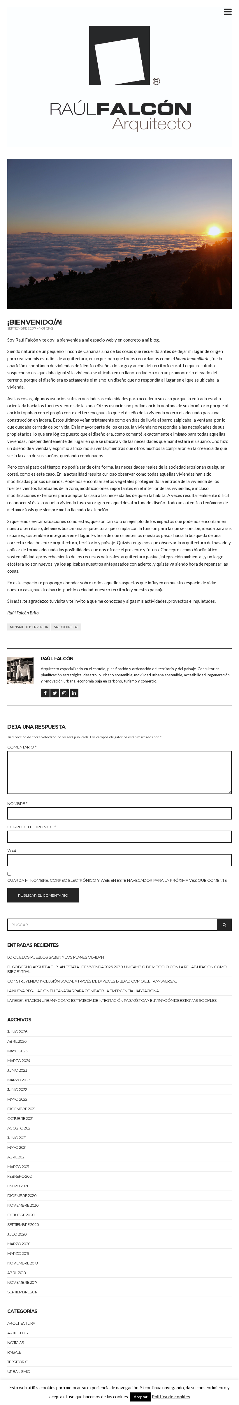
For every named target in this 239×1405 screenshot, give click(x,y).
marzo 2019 (18, 1253)
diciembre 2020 (21, 1195)
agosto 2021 (19, 1128)
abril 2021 (16, 1157)
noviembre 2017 (22, 1282)
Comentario (21, 747)
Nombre (17, 803)
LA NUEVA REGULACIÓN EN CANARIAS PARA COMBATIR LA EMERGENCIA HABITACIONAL (83, 990)
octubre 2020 (20, 1214)
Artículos (17, 1332)
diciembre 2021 (21, 1108)
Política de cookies (171, 1396)
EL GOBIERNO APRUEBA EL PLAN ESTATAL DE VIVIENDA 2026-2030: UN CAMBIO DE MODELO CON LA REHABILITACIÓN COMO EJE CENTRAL (117, 969)
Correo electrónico (31, 826)
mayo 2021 (16, 1147)
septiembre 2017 (22, 1292)
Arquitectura (21, 1323)
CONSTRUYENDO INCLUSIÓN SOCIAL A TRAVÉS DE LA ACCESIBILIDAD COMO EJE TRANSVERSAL (92, 981)
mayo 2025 (17, 1051)
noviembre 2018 (22, 1263)
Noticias (46, 328)
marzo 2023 (18, 1079)
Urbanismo (18, 1371)
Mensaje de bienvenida (29, 627)
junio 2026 (17, 1031)
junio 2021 (16, 1137)
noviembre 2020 (22, 1205)
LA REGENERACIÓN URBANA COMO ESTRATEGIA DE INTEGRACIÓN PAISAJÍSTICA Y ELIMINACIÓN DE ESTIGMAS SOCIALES (112, 1000)
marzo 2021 (18, 1166)
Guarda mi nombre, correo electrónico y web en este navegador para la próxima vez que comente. (117, 880)
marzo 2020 (19, 1243)
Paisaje (14, 1352)
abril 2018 (16, 1272)
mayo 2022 (17, 1099)
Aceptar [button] (140, 1396)
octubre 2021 (20, 1118)
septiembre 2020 (23, 1224)
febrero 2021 (19, 1176)
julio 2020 (17, 1234)
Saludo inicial (66, 627)
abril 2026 (17, 1041)
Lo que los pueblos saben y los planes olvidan (55, 957)
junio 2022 (17, 1089)
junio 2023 (17, 1070)
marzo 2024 (18, 1060)
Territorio (18, 1361)
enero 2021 (17, 1186)
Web (12, 850)
